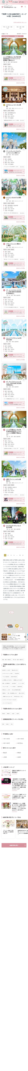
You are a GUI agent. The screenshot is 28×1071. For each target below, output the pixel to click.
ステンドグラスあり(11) (7, 703)
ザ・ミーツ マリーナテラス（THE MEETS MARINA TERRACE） (13, 291)
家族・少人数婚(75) (6, 683)
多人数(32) (14, 683)
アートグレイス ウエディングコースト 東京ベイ (13, 152)
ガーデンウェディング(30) (7, 673)
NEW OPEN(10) (14, 676)
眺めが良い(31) (15, 670)
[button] (24, 47)
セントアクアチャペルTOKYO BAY (13, 339)
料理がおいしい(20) (6, 689)
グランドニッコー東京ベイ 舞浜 (13, 244)
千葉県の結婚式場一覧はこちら (19, 22)
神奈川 (7, 724)
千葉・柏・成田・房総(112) (18, 659)
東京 (3, 724)
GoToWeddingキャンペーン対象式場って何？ (12, 36)
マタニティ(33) (5, 686)
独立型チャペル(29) (6, 670)
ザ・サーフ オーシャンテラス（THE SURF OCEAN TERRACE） (13, 383)
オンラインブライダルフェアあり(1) (9, 699)
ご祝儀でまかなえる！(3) (7, 696)
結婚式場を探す (14, 845)
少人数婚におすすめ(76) (7, 680)
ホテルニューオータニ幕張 (13, 105)
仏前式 (17, 713)
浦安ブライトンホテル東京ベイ (13, 480)
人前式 (13, 713)
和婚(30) (4, 693)
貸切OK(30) (20, 686)
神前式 (8, 713)
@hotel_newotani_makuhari (13, 639)
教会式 (3, 713)
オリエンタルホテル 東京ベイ (13, 198)
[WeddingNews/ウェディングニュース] (7, 7)
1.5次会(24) (16, 673)
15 (20, 555)
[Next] (23, 555)
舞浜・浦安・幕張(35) (6, 659)
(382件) (14, 637)
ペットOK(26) (12, 686)
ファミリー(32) (21, 683)
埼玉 (12, 724)
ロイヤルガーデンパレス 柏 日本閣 (13, 526)
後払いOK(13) (21, 693)
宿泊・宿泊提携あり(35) (12, 693)
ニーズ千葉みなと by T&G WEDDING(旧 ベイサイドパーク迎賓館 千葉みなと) (12, 58)
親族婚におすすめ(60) (18, 680)
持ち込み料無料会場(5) (16, 689)
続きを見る (22, 74)
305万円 (11, 638)
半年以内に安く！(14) (18, 696)
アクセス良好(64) (5, 676)
